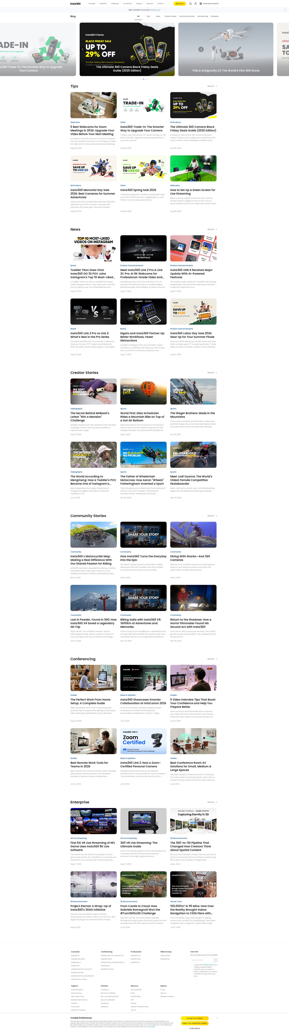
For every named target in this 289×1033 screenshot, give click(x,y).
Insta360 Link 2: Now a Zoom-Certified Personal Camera (140, 764)
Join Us (133, 1010)
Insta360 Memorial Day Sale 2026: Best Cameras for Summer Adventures (92, 193)
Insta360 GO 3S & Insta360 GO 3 (82, 976)
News (158, 16)
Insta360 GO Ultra (77, 972)
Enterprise (215, 16)
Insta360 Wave (106, 959)
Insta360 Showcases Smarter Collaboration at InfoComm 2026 (143, 701)
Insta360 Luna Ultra (78, 959)
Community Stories (186, 16)
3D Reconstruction (178, 838)
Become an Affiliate (108, 993)
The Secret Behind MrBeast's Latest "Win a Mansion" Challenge (89, 416)
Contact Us (105, 990)
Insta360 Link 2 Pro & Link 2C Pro (112, 955)
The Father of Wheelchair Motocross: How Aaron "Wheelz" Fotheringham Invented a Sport (142, 480)
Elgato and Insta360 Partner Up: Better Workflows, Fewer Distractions (142, 337)
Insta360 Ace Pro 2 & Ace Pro (81, 969)
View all (210, 86)
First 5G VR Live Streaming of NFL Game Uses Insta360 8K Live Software (92, 846)
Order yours (155, 10)
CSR (132, 1000)
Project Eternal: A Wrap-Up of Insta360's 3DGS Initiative (90, 908)
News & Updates (127, 695)
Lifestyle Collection (167, 996)
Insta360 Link (105, 966)
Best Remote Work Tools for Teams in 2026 (89, 764)
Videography (76, 408)
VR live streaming (78, 838)
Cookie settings (194, 1028)
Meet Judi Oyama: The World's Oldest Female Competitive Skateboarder (191, 480)
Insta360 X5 (75, 966)
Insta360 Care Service (79, 1000)
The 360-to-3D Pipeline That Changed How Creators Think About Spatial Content (190, 846)
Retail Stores (165, 959)
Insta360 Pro (135, 962)
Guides (73, 695)
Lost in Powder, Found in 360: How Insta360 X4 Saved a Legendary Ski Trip (93, 623)
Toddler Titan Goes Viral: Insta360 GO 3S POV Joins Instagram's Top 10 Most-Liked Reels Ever (91, 273)
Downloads (75, 1007)
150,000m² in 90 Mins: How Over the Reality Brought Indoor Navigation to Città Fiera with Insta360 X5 (192, 909)
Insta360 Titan (136, 959)
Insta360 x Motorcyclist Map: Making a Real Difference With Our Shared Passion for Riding (91, 560)
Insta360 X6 (75, 955)
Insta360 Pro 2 (136, 955)
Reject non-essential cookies (195, 1023)
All (138, 16)
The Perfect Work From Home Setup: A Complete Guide (90, 701)
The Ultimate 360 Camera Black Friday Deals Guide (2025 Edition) (193, 128)
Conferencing (202, 16)
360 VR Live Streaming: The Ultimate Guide (138, 844)
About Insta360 (136, 990)
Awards (133, 1003)
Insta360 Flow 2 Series (79, 979)
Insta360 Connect (107, 969)
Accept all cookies (195, 1018)
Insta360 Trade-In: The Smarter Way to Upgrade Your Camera (142, 128)
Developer (105, 1003)
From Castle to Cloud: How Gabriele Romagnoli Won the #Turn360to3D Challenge (140, 909)
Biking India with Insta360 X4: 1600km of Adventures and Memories (140, 623)
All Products (175, 122)
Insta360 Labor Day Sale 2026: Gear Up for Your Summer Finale (192, 335)
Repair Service (76, 993)
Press (133, 993)
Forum (163, 990)
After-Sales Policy (77, 996)
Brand (73, 265)
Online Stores (165, 955)
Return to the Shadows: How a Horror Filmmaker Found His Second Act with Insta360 (190, 623)
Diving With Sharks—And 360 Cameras (190, 558)
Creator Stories (170, 16)
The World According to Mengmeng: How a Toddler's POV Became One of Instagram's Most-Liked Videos (93, 480)
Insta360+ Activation (78, 1010)
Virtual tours (176, 901)
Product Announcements (131, 265)
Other (123, 122)
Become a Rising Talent (109, 996)
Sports (123, 408)
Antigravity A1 (76, 962)
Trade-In (74, 1003)
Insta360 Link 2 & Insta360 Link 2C (113, 962)
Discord (163, 993)
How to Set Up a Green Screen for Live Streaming (192, 191)
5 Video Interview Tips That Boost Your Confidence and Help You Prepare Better (193, 703)
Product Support (77, 990)
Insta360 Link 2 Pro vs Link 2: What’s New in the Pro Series (89, 335)
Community (75, 552)
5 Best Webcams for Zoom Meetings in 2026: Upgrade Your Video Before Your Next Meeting (92, 130)
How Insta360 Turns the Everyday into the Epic (143, 558)
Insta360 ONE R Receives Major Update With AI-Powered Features (191, 273)
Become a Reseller (108, 1000)
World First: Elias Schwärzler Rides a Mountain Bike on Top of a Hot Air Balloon (142, 416)
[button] (190, 3)
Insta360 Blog (136, 996)
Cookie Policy (150, 1027)
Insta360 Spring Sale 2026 (138, 190)
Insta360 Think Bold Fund (139, 1007)
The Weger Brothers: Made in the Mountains (192, 415)
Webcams (75, 122)
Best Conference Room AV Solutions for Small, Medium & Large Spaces (190, 766)
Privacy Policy (209, 965)
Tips (148, 16)
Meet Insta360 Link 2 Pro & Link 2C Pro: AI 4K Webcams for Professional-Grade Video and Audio (141, 273)
